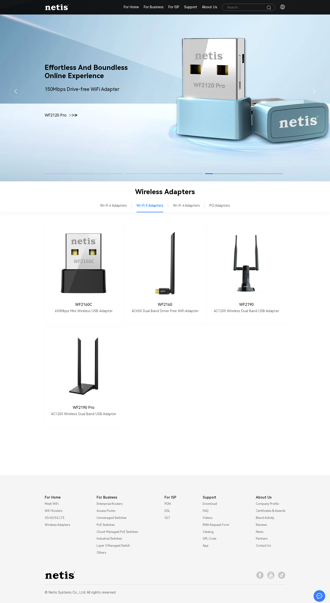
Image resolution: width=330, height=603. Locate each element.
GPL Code (209, 538)
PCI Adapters (219, 205)
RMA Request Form (216, 525)
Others (101, 552)
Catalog (208, 532)
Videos (207, 518)
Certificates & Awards (270, 511)
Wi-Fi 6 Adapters (113, 205)
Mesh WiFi (52, 504)
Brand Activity (265, 518)
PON (168, 504)
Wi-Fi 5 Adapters (149, 205)
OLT (167, 518)
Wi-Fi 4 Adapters (186, 205)
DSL (167, 511)
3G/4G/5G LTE (55, 518)
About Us (209, 7)
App (205, 545)
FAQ (205, 511)
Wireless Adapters (57, 525)
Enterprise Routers (109, 504)
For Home (131, 7)
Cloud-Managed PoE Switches (117, 532)
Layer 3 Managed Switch (113, 545)
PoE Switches (106, 525)
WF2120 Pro (61, 115)
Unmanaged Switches (111, 518)
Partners (261, 538)
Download (210, 504)
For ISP (173, 7)
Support (190, 7)
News (259, 532)
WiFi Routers (53, 511)
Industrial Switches (109, 538)
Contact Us (263, 545)
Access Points (106, 511)
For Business (154, 7)
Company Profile (267, 504)
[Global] (282, 7)
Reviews (261, 525)
